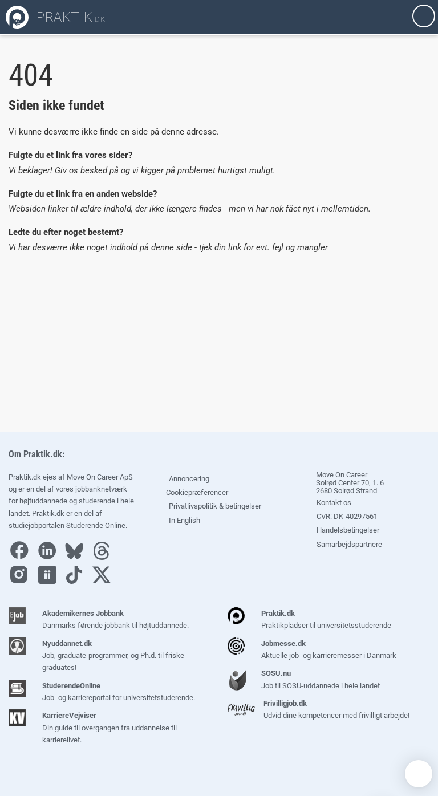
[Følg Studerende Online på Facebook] (22, 557)
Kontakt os (333, 502)
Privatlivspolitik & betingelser (215, 506)
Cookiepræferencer (196, 492)
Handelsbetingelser (347, 530)
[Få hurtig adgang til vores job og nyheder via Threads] (104, 557)
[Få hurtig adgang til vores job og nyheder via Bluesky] (77, 557)
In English (184, 520)
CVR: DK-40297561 (346, 516)
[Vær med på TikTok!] (77, 581)
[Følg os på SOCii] (50, 581)
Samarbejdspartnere (348, 544)
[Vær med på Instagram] (22, 581)
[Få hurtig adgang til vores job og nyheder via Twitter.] (104, 581)
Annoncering (189, 478)
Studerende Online (95, 525)
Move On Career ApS (100, 477)
